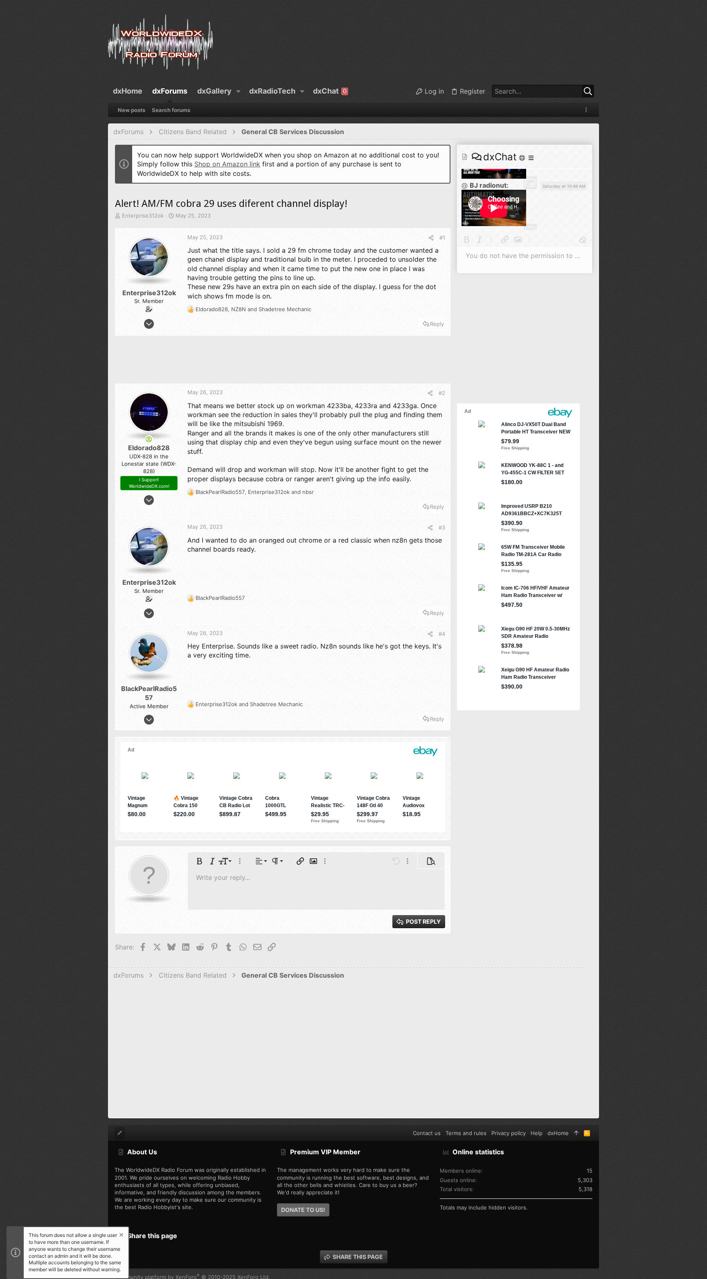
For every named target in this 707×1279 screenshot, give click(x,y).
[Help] (522, 157)
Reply (437, 324)
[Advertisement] (283, 363)
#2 (442, 393)
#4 (442, 634)
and (249, 704)
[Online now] (149, 439)
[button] (238, 91)
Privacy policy (508, 1133)
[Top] (576, 1133)
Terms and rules (466, 1133)
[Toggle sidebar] (587, 109)
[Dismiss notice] (120, 1236)
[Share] (431, 238)
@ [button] (465, 185)
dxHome (558, 1133)
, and (253, 309)
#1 (442, 237)
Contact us (427, 1133)
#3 (442, 527)
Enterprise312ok (143, 215)
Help (537, 1133)
